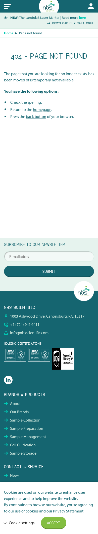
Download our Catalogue (73, 23)
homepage (42, 109)
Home (8, 33)
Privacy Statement (68, 510)
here (82, 17)
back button (36, 116)
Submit (49, 272)
